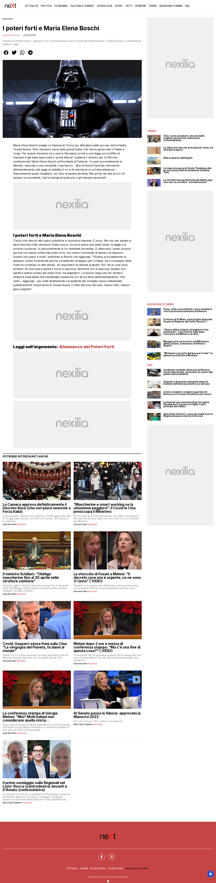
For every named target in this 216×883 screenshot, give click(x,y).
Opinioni (140, 5)
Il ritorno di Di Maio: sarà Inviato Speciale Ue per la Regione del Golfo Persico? (187, 320)
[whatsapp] (22, 55)
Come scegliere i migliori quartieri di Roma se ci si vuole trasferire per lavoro (187, 393)
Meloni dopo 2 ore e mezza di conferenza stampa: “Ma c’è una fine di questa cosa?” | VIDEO (107, 647)
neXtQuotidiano (11, 35)
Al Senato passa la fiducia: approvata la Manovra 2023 (107, 715)
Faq (187, 5)
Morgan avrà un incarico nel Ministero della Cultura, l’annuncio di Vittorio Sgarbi (186, 343)
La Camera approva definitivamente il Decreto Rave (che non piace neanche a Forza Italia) (37, 508)
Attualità (31, 5)
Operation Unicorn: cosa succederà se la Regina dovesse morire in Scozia (188, 415)
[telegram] (30, 55)
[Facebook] (99, 854)
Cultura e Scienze (82, 5)
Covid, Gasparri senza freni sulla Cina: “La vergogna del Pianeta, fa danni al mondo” (35, 647)
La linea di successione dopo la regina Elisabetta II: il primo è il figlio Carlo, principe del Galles (186, 404)
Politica (46, 5)
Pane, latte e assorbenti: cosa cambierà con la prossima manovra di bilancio (187, 310)
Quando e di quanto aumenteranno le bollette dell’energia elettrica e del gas (186, 383)
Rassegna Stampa (170, 5)
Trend (153, 5)
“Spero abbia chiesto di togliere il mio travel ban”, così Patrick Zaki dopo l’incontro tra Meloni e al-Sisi (186, 332)
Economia (61, 5)
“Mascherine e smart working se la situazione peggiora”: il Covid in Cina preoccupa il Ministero (105, 508)
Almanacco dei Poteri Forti (86, 346)
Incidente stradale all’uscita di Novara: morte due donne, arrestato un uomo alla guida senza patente (188, 372)
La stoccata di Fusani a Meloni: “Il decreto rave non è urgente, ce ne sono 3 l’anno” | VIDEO (107, 577)
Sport (119, 5)
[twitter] (14, 55)
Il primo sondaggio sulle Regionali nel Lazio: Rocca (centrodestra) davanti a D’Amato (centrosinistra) (35, 786)
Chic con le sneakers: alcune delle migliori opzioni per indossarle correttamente (184, 138)
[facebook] (6, 55)
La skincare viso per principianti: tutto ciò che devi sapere (188, 149)
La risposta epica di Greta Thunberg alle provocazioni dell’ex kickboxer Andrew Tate (187, 170)
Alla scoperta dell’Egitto (178, 158)
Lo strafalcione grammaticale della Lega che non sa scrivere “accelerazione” (187, 181)
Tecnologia (104, 5)
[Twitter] (109, 854)
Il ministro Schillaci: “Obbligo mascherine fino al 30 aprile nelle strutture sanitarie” (31, 577)
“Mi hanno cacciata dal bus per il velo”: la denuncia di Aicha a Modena (188, 354)
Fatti (129, 5)
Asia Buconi (9, 524)
